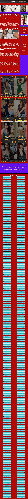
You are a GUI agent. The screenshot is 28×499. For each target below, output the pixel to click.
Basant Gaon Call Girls (7, 250)
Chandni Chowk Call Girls (7, 289)
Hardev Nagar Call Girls (7, 432)
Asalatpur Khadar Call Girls (7, 208)
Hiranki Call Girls (21, 446)
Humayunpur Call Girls (21, 449)
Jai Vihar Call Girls (21, 467)
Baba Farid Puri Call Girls (21, 227)
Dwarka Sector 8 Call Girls (21, 370)
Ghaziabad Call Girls (20, 398)
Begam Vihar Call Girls (7, 255)
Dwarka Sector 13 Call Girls (21, 347)
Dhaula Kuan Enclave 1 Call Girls (21, 334)
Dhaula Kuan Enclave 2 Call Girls (7, 336)
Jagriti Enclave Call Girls (7, 465)
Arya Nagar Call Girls (20, 206)
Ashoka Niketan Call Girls (7, 215)
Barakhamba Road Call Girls (7, 248)
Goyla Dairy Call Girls (20, 412)
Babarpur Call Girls (7, 229)
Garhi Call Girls (7, 391)
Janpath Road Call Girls (7, 476)
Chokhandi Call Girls (7, 302)
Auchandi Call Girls (7, 220)
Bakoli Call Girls (7, 241)
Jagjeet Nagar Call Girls (21, 463)
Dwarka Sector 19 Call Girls (21, 356)
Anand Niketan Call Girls (21, 194)
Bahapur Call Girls (7, 236)
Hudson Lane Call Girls (7, 449)
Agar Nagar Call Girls (20, 180)
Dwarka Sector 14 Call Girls (7, 349)
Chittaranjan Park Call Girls (21, 300)
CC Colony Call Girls (20, 282)
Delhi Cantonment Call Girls (20, 322)
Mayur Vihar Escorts (24, 46)
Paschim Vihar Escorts (24, 50)
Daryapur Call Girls (21, 313)
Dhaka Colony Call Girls (21, 329)
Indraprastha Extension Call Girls (21, 458)
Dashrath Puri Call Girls (21, 315)
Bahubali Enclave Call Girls (21, 236)
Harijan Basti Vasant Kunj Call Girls (7, 439)
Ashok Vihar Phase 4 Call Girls (20, 213)
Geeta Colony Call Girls (7, 396)
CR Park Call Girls (7, 306)
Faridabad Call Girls (7, 375)
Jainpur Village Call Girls (21, 469)
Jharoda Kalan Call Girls (21, 483)
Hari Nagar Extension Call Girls (7, 437)
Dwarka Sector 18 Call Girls (7, 354)
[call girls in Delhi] (24, 20)
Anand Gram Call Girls (21, 192)
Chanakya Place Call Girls (21, 284)
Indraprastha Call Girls (21, 456)
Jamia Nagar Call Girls (7, 471)
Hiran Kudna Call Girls (7, 446)
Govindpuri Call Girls (20, 410)
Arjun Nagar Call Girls (7, 206)
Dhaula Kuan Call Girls (7, 334)
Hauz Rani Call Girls (7, 444)
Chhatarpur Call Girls (7, 295)
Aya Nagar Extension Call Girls (7, 222)
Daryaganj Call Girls (7, 313)
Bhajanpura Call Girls (20, 263)
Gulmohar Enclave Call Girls (7, 425)
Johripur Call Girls (7, 492)
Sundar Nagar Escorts (24, 51)
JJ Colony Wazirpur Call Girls (7, 490)
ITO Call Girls (20, 460)
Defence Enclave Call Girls (7, 320)
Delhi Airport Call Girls (7, 322)
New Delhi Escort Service (7, 64)
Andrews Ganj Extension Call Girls (21, 199)
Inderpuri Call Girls (7, 456)
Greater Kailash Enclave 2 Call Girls (21, 417)
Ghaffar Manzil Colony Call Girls (7, 398)
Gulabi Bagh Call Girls (20, 423)
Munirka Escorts (24, 47)
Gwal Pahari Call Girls (20, 428)
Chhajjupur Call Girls (20, 293)
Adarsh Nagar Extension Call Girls (21, 178)
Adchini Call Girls (7, 180)
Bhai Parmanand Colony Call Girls (7, 263)
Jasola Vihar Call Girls (7, 478)
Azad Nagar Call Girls (20, 222)
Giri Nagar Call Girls (7, 403)
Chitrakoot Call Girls (7, 300)
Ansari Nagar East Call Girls (7, 201)
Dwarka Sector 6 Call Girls (21, 368)
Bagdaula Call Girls (21, 234)
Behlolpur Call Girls (7, 257)
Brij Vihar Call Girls (21, 275)
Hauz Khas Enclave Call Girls (20, 442)
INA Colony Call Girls (20, 451)
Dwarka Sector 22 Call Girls (7, 361)
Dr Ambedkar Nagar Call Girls (7, 340)
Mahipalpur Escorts (24, 44)
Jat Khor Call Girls (21, 478)
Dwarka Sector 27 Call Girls (21, 363)
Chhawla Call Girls (21, 295)
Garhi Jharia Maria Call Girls (20, 391)
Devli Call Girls (7, 329)
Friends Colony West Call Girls (21, 382)
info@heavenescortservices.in (23, 1)
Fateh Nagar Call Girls (7, 377)
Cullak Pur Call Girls (20, 306)
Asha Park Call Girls (20, 208)
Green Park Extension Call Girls (7, 419)
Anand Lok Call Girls (7, 194)
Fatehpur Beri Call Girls (21, 377)
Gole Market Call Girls (21, 405)
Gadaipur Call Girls (7, 384)
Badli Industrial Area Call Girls (7, 234)
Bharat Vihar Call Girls (7, 268)
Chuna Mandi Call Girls (21, 302)
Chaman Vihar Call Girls (7, 284)
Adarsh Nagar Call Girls (7, 178)
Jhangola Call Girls (7, 483)
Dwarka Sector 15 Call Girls (21, 349)
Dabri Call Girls (7, 308)
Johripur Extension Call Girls (20, 492)
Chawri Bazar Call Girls (7, 293)
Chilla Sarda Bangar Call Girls (7, 297)
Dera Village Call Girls (7, 327)
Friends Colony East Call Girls (7, 382)
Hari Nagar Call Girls (7, 435)
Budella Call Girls (7, 277)
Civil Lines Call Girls (7, 304)
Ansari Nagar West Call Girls (20, 201)
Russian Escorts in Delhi (25, 31)
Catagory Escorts (3, 4)
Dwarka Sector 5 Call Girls (7, 368)
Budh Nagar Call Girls (20, 277)
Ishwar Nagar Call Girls (7, 460)
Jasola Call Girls (21, 476)
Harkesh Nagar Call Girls (21, 439)
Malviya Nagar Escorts (24, 45)
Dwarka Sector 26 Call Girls (7, 363)
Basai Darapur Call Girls (21, 248)
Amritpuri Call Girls (7, 192)
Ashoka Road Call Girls (21, 215)
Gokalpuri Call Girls (7, 405)
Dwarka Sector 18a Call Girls (20, 354)
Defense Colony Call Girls (21, 320)
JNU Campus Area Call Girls (21, 490)
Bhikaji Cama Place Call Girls (20, 270)
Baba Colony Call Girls (7, 227)
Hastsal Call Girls (7, 442)
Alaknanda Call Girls (7, 185)
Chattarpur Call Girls (20, 289)
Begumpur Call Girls (20, 255)
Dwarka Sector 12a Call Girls (7, 347)
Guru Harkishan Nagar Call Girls (7, 428)
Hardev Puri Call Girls (20, 432)
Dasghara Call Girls (7, 315)
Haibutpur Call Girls (7, 430)
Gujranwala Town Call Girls (7, 423)
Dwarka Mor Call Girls (21, 342)
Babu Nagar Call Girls (20, 229)
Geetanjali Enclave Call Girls (20, 396)
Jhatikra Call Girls (7, 485)
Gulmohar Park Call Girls (21, 425)
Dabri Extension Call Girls (21, 308)
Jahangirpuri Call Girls (20, 465)
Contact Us (9, 4)
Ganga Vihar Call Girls (7, 389)
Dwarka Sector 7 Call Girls (7, 370)
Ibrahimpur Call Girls (7, 451)
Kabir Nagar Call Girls (20, 497)
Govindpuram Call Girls (7, 410)
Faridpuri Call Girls (21, 375)
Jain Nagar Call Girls (7, 469)
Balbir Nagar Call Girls (20, 241)
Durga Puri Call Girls (20, 340)
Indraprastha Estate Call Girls (7, 458)
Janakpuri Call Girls (21, 471)
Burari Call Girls (7, 282)
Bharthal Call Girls (21, 268)
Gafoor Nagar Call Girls (21, 384)
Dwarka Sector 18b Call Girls (7, 356)
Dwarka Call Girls (7, 342)
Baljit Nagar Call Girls (20, 243)
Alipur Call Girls (21, 187)
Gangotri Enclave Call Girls (21, 389)
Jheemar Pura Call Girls (21, 485)
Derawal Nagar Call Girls (21, 327)
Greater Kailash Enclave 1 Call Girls (7, 417)
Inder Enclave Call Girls (7, 453)
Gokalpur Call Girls (21, 403)
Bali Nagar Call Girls (7, 243)
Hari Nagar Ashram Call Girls (20, 435)
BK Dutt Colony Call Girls (7, 275)
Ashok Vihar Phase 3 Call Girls (7, 213)
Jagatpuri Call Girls (7, 463)
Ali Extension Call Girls (21, 185)
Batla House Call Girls (20, 250)
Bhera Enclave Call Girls (7, 270)
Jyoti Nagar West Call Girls (7, 497)
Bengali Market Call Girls (21, 257)
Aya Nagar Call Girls (20, 220)
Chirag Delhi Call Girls (20, 297)
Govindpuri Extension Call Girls (7, 412)
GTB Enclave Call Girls (7, 421)
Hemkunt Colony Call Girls (21, 444)
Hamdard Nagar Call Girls (21, 430)
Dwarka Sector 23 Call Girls (21, 361)
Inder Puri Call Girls (21, 453)
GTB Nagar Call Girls (20, 421)
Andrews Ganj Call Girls (7, 199)
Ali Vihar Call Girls (7, 187)
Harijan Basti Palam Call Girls (20, 437)
